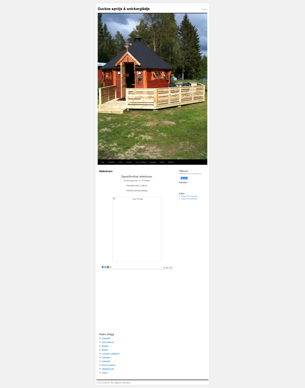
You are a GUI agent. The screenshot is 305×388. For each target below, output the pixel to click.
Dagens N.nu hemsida (189, 196)
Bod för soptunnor (109, 365)
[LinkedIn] (108, 267)
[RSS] (110, 267)
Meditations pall (108, 368)
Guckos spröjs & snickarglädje (124, 8)
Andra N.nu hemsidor (189, 198)
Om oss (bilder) (141, 162)
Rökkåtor (105, 346)
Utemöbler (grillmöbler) (111, 353)
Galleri (162, 162)
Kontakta (153, 162)
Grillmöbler (106, 338)
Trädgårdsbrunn (108, 342)
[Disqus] (137, 301)
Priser (120, 162)
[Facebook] (103, 267)
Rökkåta (105, 349)
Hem (102, 162)
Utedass (105, 372)
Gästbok (171, 162)
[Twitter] (105, 267)
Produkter (111, 162)
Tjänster (129, 162)
